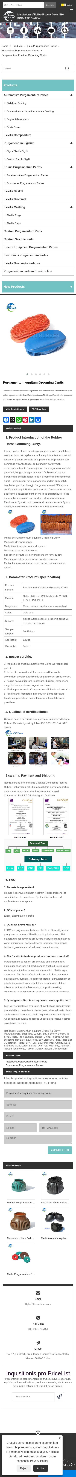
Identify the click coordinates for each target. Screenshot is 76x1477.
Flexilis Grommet (15, 199)
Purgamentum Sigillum (19, 143)
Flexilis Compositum (17, 135)
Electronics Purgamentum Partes (26, 255)
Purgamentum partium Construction (28, 271)
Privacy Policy (39, 1460)
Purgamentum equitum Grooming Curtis (24, 55)
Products (17, 45)
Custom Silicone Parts (19, 239)
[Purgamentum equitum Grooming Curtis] (38, 335)
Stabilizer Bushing (17, 103)
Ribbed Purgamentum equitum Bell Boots (22, 1202)
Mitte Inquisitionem (15, 409)
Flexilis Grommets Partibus (22, 263)
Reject (23, 1468)
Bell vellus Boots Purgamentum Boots (56, 1202)
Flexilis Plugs (14, 215)
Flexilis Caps (14, 223)
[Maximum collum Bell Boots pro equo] (21, 1220)
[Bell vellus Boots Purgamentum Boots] (55, 1184)
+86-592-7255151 (38, 1329)
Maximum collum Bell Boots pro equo (22, 1238)
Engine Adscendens (18, 119)
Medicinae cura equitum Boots (56, 1238)
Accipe (40, 1468)
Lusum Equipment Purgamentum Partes (31, 247)
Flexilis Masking (14, 207)
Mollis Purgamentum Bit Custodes (22, 1274)
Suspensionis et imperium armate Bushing (30, 111)
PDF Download (39, 409)
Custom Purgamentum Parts (23, 231)
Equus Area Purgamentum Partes (20, 50)
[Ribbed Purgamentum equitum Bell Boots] (21, 1184)
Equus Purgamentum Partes (41, 45)
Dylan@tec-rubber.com (38, 1304)
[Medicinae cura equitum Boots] (55, 1220)
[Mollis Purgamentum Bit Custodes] (21, 1256)
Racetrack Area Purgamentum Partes (27, 175)
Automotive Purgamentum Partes (26, 95)
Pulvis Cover (14, 127)
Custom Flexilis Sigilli (18, 159)
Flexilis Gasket (13, 191)
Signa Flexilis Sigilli (17, 151)
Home (5, 45)
